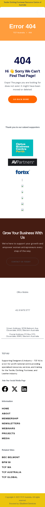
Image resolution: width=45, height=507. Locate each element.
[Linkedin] (24, 389)
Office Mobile (22, 292)
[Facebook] (5, 389)
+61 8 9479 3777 (22, 310)
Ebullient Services (28, 504)
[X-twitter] (15, 389)
